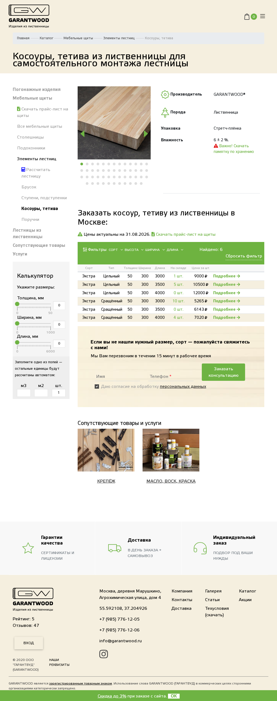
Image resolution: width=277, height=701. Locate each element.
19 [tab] (109, 170)
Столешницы (30, 137)
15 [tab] (87, 170)
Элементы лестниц (119, 38)
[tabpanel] (114, 122)
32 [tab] (109, 177)
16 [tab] (92, 170)
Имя (100, 376)
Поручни (30, 219)
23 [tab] (130, 170)
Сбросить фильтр (244, 256)
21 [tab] (119, 170)
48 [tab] (130, 183)
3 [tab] (92, 164)
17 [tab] (98, 170)
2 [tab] (87, 164)
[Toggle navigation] (262, 16)
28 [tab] (87, 177)
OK (174, 696)
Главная (23, 38)
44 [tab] (109, 183)
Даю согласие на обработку (153, 386)
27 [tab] (82, 177)
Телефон (161, 376)
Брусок (28, 187)
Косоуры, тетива (39, 208)
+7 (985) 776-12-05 (119, 619)
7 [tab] (114, 164)
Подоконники (31, 148)
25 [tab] (141, 170)
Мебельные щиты (78, 38)
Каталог (46, 38)
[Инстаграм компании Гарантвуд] (103, 655)
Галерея (213, 591)
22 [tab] (125, 170)
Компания (182, 591)
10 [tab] (130, 164)
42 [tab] (98, 183)
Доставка (182, 608)
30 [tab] (98, 177)
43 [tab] (103, 183)
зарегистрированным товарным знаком (80, 683)
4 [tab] (98, 164)
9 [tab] (125, 164)
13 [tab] (147, 164)
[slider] (17, 304)
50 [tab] (141, 183)
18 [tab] (103, 170)
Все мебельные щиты (39, 126)
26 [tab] (147, 170)
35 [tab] (125, 177)
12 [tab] (141, 164)
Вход (29, 643)
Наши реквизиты (59, 662)
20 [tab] (114, 170)
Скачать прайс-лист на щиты (42, 112)
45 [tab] (114, 183)
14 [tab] (82, 170)
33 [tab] (114, 177)
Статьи (212, 599)
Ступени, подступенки (44, 197)
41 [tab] (92, 183)
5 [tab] (103, 164)
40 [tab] (87, 183)
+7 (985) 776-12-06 (119, 630)
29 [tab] (92, 177)
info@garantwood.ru (120, 640)
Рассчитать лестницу (35, 173)
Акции (245, 599)
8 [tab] (119, 164)
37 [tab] (136, 177)
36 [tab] (130, 177)
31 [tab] (103, 177)
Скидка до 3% (112, 696)
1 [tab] (82, 164)
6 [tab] (109, 164)
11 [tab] (136, 164)
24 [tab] (136, 170)
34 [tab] (119, 177)
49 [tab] (136, 183)
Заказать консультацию (224, 372)
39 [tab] (147, 177)
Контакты (182, 599)
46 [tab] (119, 183)
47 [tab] (125, 183)
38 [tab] (141, 177)
